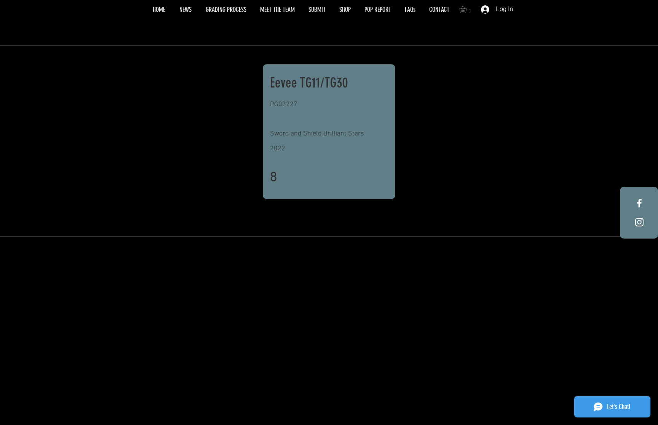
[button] (467, 9)
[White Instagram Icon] (639, 222)
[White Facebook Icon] (639, 203)
